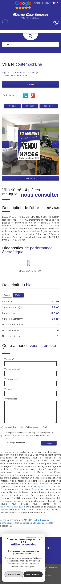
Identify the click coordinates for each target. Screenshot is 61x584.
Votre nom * (9, 359)
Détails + (18, 295)
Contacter (12, 106)
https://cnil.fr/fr (44, 486)
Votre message (10, 399)
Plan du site (53, 568)
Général (7, 295)
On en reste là (32, 537)
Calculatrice (48, 106)
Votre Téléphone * (11, 379)
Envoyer (49, 443)
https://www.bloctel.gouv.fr (12, 507)
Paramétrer (14, 574)
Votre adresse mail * (12, 369)
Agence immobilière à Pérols (15, 72)
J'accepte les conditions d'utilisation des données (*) (26, 427)
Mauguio (36, 72)
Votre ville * (8, 389)
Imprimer (30, 106)
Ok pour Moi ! (33, 574)
